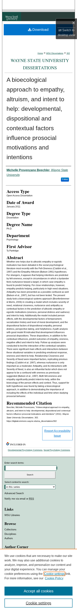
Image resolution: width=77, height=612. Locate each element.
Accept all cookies (38, 591)
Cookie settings (54, 573)
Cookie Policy (54, 578)
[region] (38, 580)
